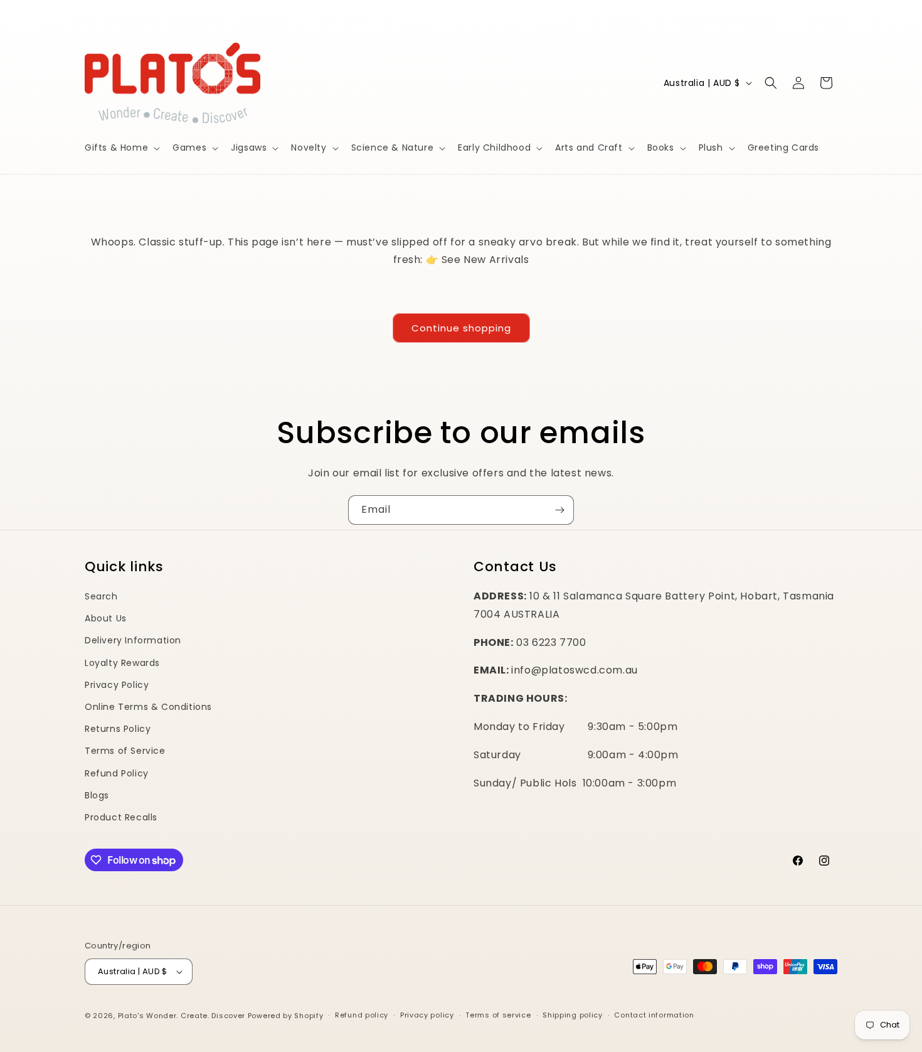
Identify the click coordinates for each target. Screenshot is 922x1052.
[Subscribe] (559, 510)
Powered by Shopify (286, 1016)
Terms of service (498, 1015)
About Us (106, 618)
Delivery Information (133, 640)
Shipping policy (573, 1015)
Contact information (654, 1015)
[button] (121, 147)
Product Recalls (121, 817)
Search (101, 596)
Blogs (97, 795)
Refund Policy (117, 773)
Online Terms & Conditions (148, 706)
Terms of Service (125, 750)
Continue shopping (461, 328)
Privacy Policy (117, 685)
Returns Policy (118, 728)
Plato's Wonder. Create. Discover (181, 1016)
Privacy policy (427, 1015)
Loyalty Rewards (122, 663)
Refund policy (361, 1015)
